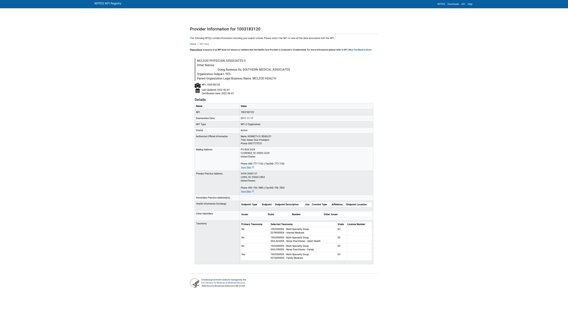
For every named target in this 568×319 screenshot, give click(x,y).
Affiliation (337, 204)
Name (199, 106)
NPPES (441, 4)
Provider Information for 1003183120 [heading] (225, 29)
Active (244, 130)
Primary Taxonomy (251, 224)
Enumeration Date (205, 118)
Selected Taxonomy (282, 224)
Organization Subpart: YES (214, 74)
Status (199, 130)
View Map (246, 167)
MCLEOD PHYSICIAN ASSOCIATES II (221, 60)
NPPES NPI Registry (107, 3)
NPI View (204, 44)
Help (470, 4)
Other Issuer (331, 214)
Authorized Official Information (212, 136)
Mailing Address (204, 149)
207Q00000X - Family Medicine (290, 256)
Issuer (244, 214)
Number (296, 214)
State (271, 214)
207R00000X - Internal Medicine (290, 231)
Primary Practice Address (209, 173)
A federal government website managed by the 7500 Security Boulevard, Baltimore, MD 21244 (223, 283)
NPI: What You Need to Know (358, 50)
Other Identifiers (204, 213)
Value (244, 106)
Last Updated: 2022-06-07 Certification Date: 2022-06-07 (218, 91)
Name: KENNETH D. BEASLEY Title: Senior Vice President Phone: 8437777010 (256, 140)
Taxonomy (201, 223)
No (242, 229)
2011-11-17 (247, 118)
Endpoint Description (287, 204)
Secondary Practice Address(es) (213, 197)
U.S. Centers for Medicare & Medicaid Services (223, 283)
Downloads (453, 4)
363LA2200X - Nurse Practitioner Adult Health (296, 239)
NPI (198, 112)
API (463, 4)
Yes (243, 254)
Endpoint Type (249, 204)
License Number (356, 224)
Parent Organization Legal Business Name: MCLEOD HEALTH (236, 78)
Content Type (319, 204)
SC (339, 229)
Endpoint (267, 204)
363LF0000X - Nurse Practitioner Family (292, 248)
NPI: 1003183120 (211, 84)
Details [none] (200, 100)
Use (307, 204)
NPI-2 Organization (250, 124)
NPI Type (201, 124)
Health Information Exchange (211, 203)
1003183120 (247, 112)
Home (193, 44)
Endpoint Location (356, 204)
